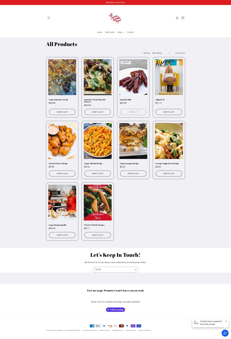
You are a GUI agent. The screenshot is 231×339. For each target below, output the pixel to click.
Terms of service (144, 330)
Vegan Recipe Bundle (57, 225)
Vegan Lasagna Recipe (129, 163)
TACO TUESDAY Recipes (94, 225)
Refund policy (105, 330)
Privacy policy (131, 330)
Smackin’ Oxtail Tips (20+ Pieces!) (95, 101)
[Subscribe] (135, 270)
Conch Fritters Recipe (58, 163)
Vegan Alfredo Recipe (93, 163)
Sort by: (147, 53)
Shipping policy (117, 330)
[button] (49, 18)
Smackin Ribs (125, 100)
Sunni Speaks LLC (58, 330)
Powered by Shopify (73, 330)
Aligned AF (160, 100)
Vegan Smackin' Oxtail (58, 100)
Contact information (90, 330)
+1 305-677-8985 (115, 296)
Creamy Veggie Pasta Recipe (167, 163)
